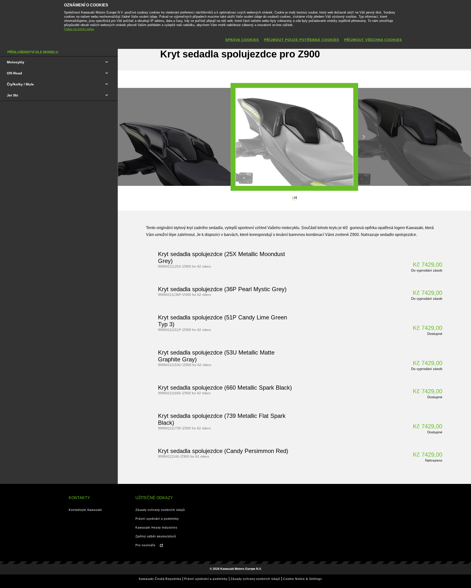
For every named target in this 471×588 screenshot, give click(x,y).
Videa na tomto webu (79, 29)
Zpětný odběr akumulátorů (155, 536)
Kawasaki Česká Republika (160, 579)
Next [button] (364, 137)
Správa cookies (242, 40)
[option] (294, 137)
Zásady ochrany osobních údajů (160, 510)
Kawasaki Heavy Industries (156, 527)
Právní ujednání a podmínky (157, 518)
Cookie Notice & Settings (302, 579)
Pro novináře (145, 545)
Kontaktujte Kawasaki (85, 510)
